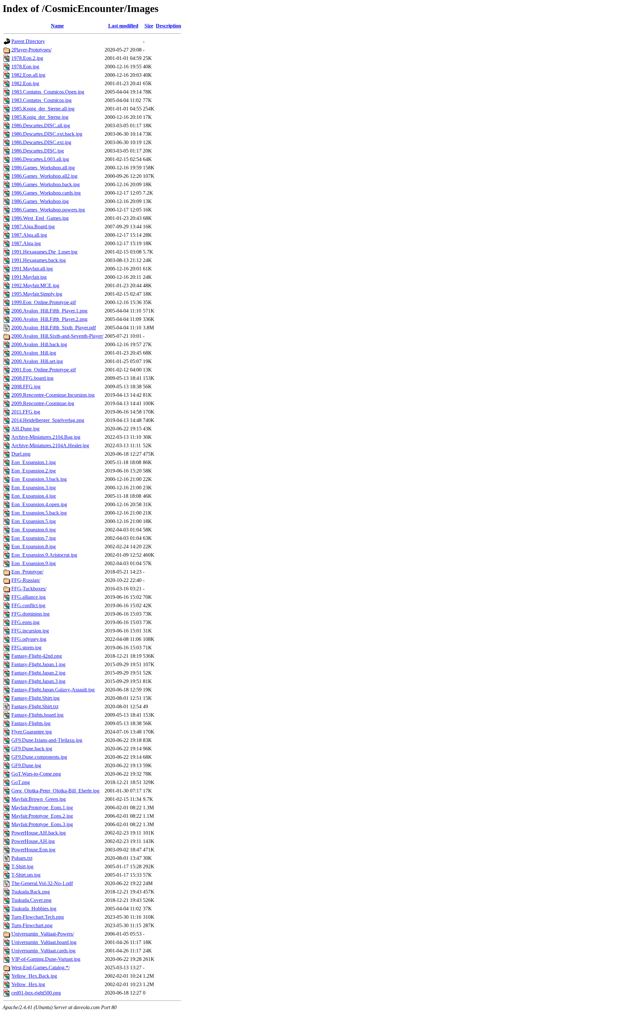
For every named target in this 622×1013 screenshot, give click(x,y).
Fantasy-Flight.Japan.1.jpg (38, 664)
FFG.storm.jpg (26, 647)
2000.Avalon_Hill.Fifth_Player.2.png (49, 319)
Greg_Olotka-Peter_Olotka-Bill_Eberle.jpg (55, 790)
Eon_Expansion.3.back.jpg (39, 479)
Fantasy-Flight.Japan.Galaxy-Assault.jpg (53, 689)
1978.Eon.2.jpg (27, 58)
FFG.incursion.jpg (30, 630)
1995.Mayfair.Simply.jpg (36, 294)
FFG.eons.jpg (25, 622)
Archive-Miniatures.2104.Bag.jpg (45, 437)
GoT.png (20, 782)
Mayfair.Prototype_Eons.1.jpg (42, 807)
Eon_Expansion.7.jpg (33, 538)
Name (57, 25)
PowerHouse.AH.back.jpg (38, 833)
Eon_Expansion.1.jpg (33, 462)
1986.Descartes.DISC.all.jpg (40, 125)
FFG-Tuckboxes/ (28, 588)
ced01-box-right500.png (36, 993)
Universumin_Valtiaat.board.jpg (43, 942)
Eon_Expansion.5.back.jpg (39, 513)
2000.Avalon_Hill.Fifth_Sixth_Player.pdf (53, 327)
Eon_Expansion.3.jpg (33, 487)
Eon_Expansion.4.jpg (33, 496)
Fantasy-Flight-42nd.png (36, 656)
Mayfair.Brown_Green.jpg (38, 799)
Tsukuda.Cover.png (31, 900)
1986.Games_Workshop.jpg (40, 201)
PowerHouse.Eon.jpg (33, 849)
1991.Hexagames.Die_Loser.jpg (44, 252)
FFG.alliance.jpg (28, 597)
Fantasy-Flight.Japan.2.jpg (38, 673)
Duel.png (20, 454)
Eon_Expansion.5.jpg (33, 521)
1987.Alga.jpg (26, 243)
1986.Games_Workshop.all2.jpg (44, 176)
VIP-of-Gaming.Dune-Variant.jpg (45, 959)
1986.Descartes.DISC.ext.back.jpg (46, 134)
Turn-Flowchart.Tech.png (37, 917)
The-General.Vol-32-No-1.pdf (42, 883)
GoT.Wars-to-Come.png (36, 774)
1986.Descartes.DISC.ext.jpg (41, 142)
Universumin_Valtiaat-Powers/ (42, 934)
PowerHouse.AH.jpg (33, 841)
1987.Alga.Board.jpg (33, 226)
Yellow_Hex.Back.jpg (34, 976)
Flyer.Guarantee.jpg (31, 731)
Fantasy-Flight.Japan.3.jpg (38, 681)
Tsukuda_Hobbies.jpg (33, 908)
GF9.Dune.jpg (26, 765)
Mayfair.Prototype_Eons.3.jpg (42, 824)
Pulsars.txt (21, 858)
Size (148, 25)
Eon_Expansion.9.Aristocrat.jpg (44, 555)
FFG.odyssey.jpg (28, 639)
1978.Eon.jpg (25, 66)
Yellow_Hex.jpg (28, 984)
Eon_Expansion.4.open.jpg (39, 504)
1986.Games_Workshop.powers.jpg (48, 209)
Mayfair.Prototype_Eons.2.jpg (42, 816)
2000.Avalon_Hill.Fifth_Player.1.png (49, 310)
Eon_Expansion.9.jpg (33, 563)
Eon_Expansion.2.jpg (33, 470)
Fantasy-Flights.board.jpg (37, 715)
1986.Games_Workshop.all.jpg (43, 167)
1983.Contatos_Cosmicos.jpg (41, 100)
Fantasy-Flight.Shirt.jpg (35, 698)
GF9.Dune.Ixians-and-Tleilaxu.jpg (46, 740)
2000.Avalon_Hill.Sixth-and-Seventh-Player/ (57, 336)
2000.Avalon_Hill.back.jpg (39, 344)
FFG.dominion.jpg (30, 614)
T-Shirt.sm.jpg (25, 875)
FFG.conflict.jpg (28, 605)
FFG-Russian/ (25, 580)
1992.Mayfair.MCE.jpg (35, 285)
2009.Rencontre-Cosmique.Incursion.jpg (53, 395)
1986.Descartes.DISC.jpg (37, 151)
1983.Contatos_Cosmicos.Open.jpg (47, 92)
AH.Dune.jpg (25, 428)
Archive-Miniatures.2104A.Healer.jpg (50, 445)
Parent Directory (28, 41)
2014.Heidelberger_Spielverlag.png (47, 420)
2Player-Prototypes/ (31, 49)
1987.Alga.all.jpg (29, 235)
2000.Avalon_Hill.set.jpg (37, 361)
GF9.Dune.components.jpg (39, 757)
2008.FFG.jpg (25, 386)
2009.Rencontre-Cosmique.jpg (42, 403)
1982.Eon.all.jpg (28, 75)
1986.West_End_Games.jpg (40, 218)
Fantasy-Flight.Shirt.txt (34, 706)
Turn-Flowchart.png (31, 925)
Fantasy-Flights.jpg (31, 723)
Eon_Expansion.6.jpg (33, 529)
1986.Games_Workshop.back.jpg (45, 184)
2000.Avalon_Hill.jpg (33, 353)
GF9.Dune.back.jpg (31, 748)
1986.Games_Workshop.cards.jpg (46, 193)
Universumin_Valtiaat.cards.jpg (43, 950)
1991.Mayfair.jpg (29, 277)
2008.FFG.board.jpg (32, 378)
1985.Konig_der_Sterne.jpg (39, 117)
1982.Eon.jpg (25, 83)
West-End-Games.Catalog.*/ (40, 967)
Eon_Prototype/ (27, 572)
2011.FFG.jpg (25, 412)
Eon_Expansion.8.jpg (33, 546)
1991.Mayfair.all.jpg (32, 268)
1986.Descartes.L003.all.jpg (40, 159)
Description (168, 25)
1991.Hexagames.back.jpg (38, 260)
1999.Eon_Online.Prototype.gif (43, 302)
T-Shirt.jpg (22, 866)
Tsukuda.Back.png (30, 891)
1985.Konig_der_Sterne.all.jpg (43, 108)
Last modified (123, 25)
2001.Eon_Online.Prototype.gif (43, 369)
